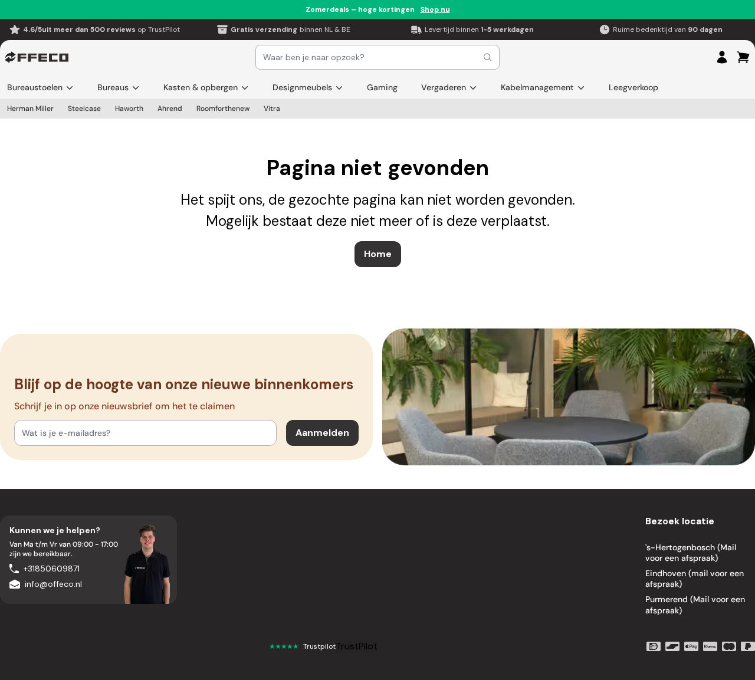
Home (378, 254)
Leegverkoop (633, 87)
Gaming (382, 87)
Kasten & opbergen (200, 87)
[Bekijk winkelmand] (743, 57)
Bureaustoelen (35, 87)
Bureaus (113, 87)
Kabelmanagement (537, 87)
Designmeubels (302, 87)
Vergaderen (443, 87)
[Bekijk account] (722, 57)
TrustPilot (357, 646)
